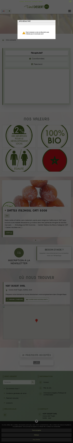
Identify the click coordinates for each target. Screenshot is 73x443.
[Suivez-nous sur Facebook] (70, 2)
